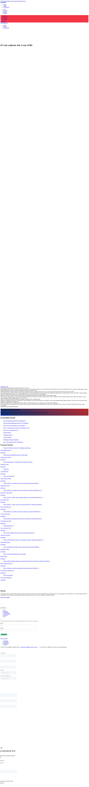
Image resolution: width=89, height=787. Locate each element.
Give (4, 616)
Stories (4, 4)
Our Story (5, 10)
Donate (5, 12)
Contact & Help (6, 614)
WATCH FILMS (4, 386)
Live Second (6, 7)
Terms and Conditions (25, 647)
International (6, 612)
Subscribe (3, 2)
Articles (5, 6)
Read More (3, 452)
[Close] (1, 748)
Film (4, 610)
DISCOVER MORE (5, 415)
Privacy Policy (34, 647)
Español (5, 13)
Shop (4, 9)
